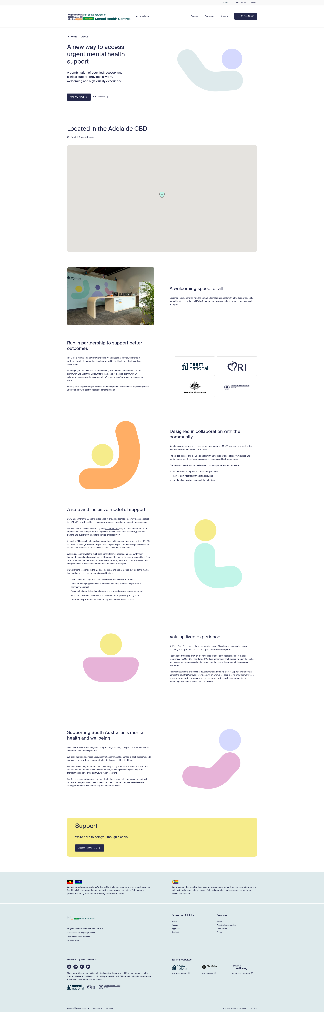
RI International (112, 529)
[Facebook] (82, 967)
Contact (175, 932)
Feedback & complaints (226, 925)
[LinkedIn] (88, 967)
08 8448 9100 (73, 941)
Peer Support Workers (237, 672)
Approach (176, 929)
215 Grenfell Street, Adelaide (80, 137)
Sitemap (109, 1008)
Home (74, 37)
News (253, 3)
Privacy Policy (96, 1008)
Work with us (241, 3)
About (219, 922)
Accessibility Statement (76, 1008)
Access (175, 925)
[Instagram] (69, 967)
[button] (194, 16)
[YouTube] (75, 967)
